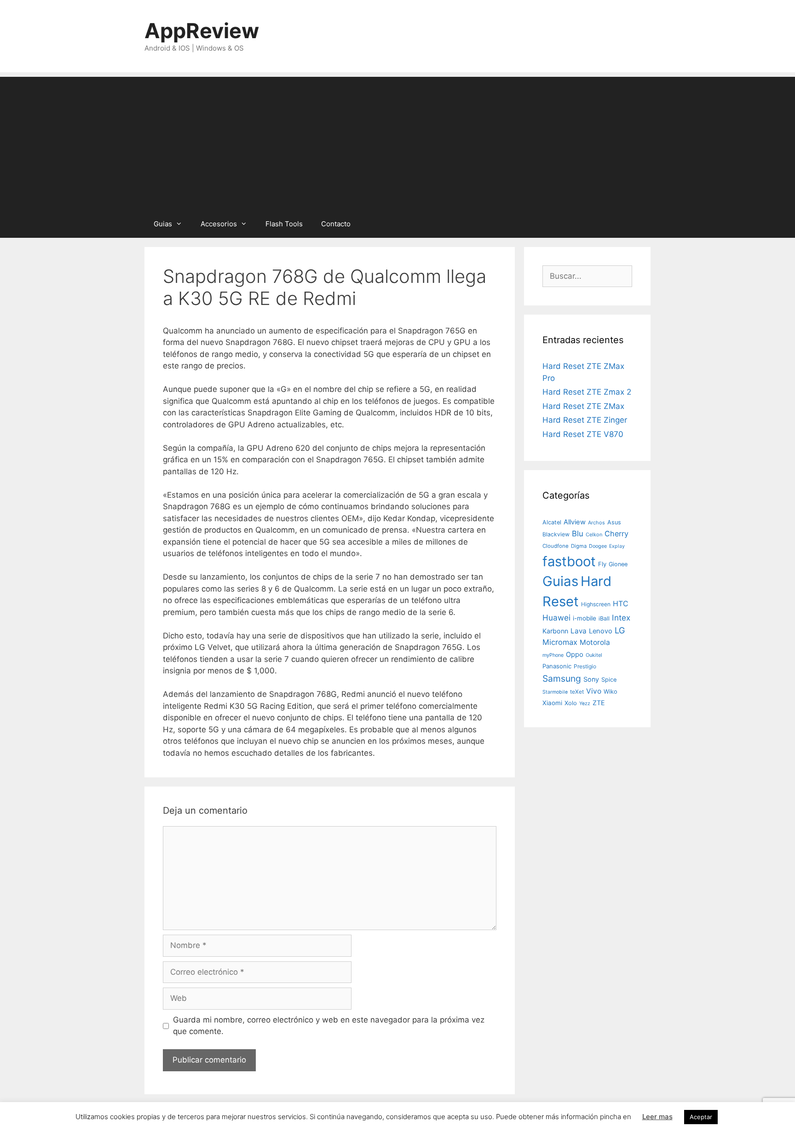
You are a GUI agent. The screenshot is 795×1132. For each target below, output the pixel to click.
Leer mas (657, 1116)
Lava (578, 630)
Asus (614, 522)
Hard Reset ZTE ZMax (583, 406)
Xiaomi (552, 703)
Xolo (571, 703)
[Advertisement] (397, 141)
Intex (621, 617)
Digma (579, 546)
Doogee (598, 546)
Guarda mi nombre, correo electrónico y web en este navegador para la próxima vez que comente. (328, 1025)
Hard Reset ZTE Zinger (584, 420)
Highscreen (596, 604)
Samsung (561, 678)
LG (620, 630)
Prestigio (585, 666)
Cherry (616, 533)
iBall (604, 618)
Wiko (610, 691)
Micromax (559, 642)
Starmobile (555, 692)
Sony (591, 679)
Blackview (556, 534)
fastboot (569, 561)
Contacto (336, 223)
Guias (163, 223)
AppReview (201, 30)
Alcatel (551, 522)
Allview (575, 522)
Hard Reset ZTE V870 (582, 434)
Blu (577, 533)
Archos (596, 522)
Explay (617, 546)
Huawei (556, 617)
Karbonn (555, 631)
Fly (602, 564)
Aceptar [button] (701, 1117)
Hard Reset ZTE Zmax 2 (586, 391)
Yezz (584, 704)
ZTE (599, 703)
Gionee (618, 564)
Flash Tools (284, 223)
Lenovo (600, 631)
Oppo (574, 654)
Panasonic (556, 666)
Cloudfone (555, 546)
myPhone (553, 655)
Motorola (595, 642)
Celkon (594, 534)
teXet (577, 691)
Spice (608, 679)
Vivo (593, 691)
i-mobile (584, 618)
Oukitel (594, 655)
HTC (620, 603)
